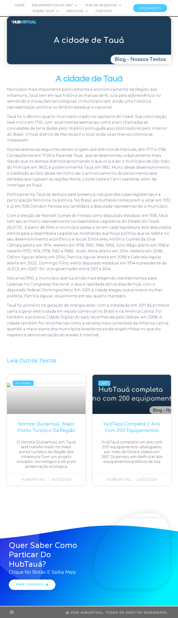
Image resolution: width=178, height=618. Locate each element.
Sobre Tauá (43, 11)
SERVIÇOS (74, 11)
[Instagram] (12, 612)
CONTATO (103, 11)
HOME (20, 5)
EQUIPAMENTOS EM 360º (52, 5)
